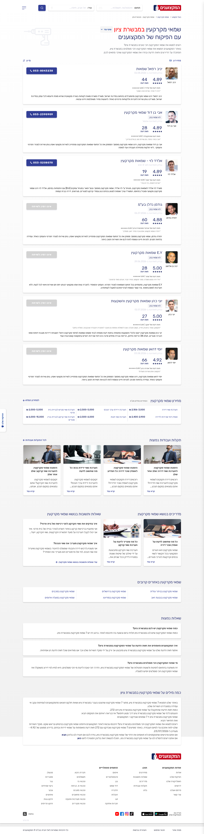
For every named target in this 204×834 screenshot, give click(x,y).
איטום (115, 772)
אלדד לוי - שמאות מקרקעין (141, 160)
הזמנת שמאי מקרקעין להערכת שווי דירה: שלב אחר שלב (162, 471)
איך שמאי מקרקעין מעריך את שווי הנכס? (75, 543)
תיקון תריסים (47, 803)
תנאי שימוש (159, 830)
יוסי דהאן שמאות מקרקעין (142, 349)
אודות (178, 772)
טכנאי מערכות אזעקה (75, 799)
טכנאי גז (81, 781)
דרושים (178, 785)
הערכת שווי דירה (169, 409)
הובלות (114, 794)
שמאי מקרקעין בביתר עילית (164, 591)
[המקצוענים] (167, 8)
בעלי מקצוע (176, 17)
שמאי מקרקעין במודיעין (114, 597)
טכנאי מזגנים (79, 790)
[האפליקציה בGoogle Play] (161, 814)
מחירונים (143, 772)
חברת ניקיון (80, 772)
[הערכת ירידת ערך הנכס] (82, 455)
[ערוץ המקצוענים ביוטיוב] (117, 814)
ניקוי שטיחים (47, 785)
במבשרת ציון (129, 29)
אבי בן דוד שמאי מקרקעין (143, 112)
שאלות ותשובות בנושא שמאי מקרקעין (74, 514)
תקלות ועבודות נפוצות (165, 440)
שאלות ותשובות (140, 777)
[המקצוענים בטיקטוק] (132, 814)
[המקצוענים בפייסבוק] (122, 814)
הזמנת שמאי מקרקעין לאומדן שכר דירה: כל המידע (123, 469)
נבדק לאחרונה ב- (148, 73)
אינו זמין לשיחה (42, 206)
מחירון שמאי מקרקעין (166, 401)
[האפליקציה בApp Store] (147, 814)
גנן (116, 781)
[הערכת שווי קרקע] (42, 455)
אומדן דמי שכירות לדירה (166, 417)
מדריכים (143, 781)
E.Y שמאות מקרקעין (146, 252)
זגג (116, 799)
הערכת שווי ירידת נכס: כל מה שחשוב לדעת (83, 469)
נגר (51, 781)
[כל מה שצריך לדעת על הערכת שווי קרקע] (122, 529)
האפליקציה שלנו (173, 781)
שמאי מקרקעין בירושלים (114, 591)
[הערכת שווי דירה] (162, 455)
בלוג (145, 790)
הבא (64, 734)
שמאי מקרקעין (163, 17)
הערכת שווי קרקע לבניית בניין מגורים (61, 418)
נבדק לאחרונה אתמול (152, 121)
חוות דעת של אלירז (152, 88)
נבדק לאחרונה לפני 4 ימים (150, 165)
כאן (79, 738)
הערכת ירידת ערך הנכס (115, 409)
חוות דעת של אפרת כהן (150, 368)
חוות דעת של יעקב (152, 324)
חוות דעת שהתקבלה (151, 136)
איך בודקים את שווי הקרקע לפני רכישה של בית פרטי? (68, 523)
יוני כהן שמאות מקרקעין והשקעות (136, 301)
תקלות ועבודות (140, 785)
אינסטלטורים (112, 777)
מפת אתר (176, 830)
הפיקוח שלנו (175, 777)
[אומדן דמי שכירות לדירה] (122, 455)
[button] (28, 60)
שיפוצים (49, 794)
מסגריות (49, 777)
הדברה (114, 790)
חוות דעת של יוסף (153, 180)
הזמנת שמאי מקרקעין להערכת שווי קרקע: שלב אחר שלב (44, 471)
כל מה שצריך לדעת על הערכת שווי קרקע (125, 543)
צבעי (51, 790)
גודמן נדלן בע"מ (150, 204)
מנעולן (50, 772)
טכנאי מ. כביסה (78, 785)
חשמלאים (81, 777)
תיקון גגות (48, 799)
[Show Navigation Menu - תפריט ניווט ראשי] (25, 7)
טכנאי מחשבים (78, 794)
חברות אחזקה (111, 803)
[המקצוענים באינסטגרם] (127, 814)
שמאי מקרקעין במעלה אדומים (60, 597)
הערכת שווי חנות (118, 417)
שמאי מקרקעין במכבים (63, 591)
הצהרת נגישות (139, 830)
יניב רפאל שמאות (149, 69)
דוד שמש (114, 785)
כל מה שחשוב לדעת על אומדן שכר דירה (165, 543)
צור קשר (177, 794)
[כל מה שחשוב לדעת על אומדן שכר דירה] (162, 529)
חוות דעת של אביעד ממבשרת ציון (146, 228)
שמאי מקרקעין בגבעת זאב (164, 597)
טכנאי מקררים (78, 803)
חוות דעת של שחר (153, 276)
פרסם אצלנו (175, 790)
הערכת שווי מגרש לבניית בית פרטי (61, 411)
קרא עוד (151, 491)
